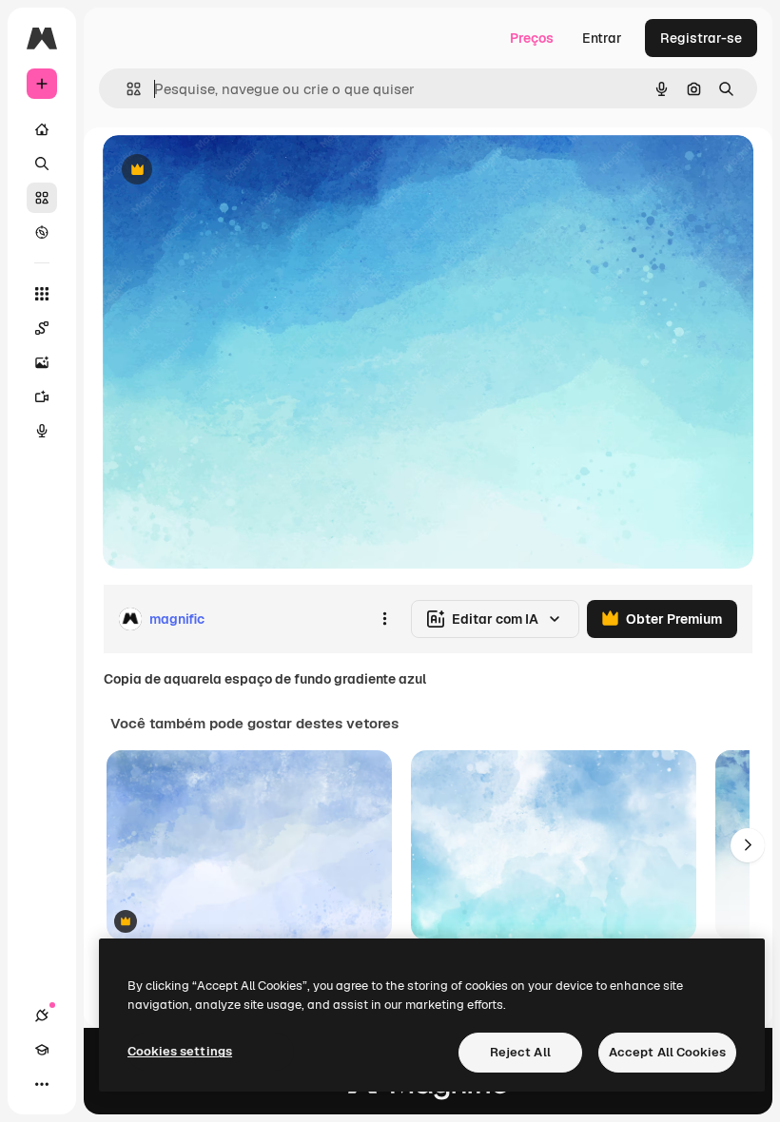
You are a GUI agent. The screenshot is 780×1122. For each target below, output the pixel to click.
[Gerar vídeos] (42, 396)
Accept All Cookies (667, 1052)
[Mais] (42, 1084)
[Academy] (42, 1050)
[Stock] (42, 198)
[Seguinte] (748, 845)
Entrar (602, 38)
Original (224, 171)
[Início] (42, 129)
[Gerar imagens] (42, 362)
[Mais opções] (384, 619)
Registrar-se (701, 38)
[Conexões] (42, 1015)
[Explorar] (42, 232)
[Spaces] (42, 328)
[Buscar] (42, 163)
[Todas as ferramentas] (42, 294)
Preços (532, 38)
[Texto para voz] (42, 431)
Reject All (520, 1052)
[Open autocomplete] (126, 89)
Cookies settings (179, 1051)
